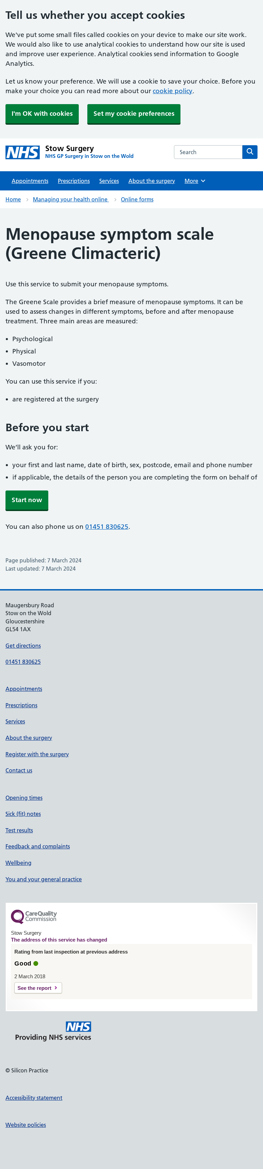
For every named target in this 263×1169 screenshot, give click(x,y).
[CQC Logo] (34, 922)
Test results (19, 830)
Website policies (25, 1124)
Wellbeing (18, 862)
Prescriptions (74, 180)
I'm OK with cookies (42, 113)
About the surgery (151, 180)
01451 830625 (106, 527)
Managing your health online (71, 199)
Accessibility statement (33, 1097)
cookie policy (172, 91)
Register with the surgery (37, 754)
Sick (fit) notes (23, 813)
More (194, 180)
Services (109, 180)
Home (13, 199)
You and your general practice (43, 879)
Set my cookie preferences (133, 113)
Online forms (137, 199)
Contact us (18, 770)
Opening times (23, 797)
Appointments (30, 180)
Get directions (23, 645)
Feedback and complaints (37, 846)
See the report (34, 988)
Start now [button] (27, 500)
